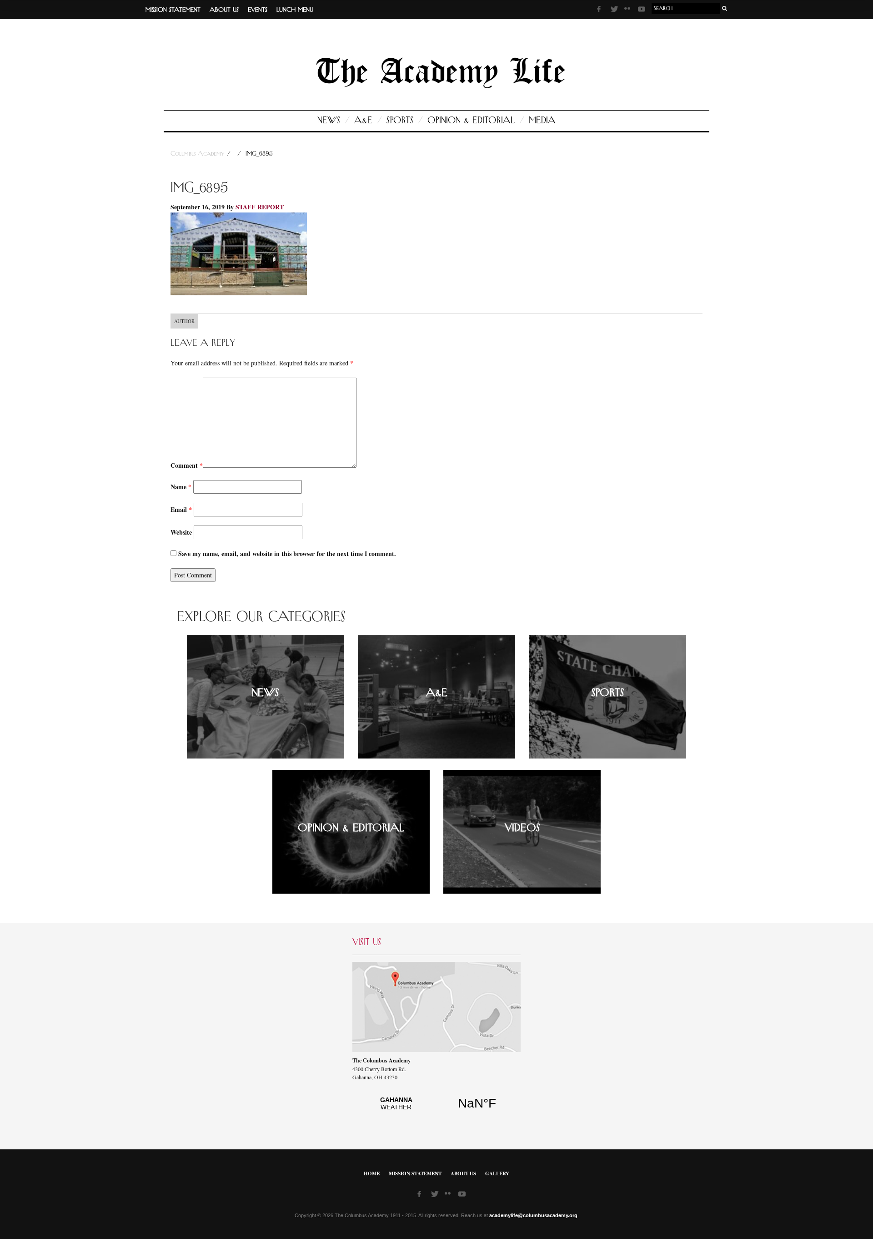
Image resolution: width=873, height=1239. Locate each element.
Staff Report (260, 207)
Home (372, 1173)
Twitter (615, 10)
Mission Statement (173, 10)
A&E (363, 120)
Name (181, 486)
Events (257, 10)
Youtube (642, 10)
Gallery (497, 1173)
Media (542, 120)
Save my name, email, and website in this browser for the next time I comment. (287, 553)
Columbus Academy (199, 154)
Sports (399, 120)
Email (181, 509)
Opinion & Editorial (471, 120)
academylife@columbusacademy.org (533, 1215)
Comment (187, 465)
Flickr (628, 11)
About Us (224, 10)
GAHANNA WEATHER (436, 1108)
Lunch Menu (294, 10)
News (328, 120)
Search (725, 8)
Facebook (601, 10)
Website (181, 532)
